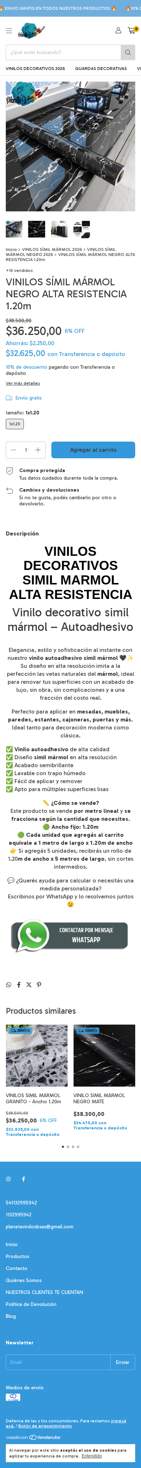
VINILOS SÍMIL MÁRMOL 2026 (52, 249)
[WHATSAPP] (70, 952)
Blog (11, 1316)
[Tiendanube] (34, 1439)
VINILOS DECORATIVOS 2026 (35, 68)
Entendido (92, 1456)
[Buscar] (128, 52)
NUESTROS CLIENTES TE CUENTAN (44, 1292)
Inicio (11, 249)
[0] (131, 30)
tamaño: (22, 413)
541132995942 (21, 1203)
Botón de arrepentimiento (45, 1425)
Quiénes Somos (24, 1280)
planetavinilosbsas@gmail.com (39, 1227)
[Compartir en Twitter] (29, 984)
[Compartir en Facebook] (19, 984)
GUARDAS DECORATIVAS (101, 68)
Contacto (16, 1268)
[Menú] (9, 31)
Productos (17, 1256)
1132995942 (18, 1215)
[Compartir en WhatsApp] (9, 984)
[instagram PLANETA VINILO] (8, 1179)
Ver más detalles (23, 383)
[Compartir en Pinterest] (39, 984)
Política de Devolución (31, 1304)
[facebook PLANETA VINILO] (23, 1179)
